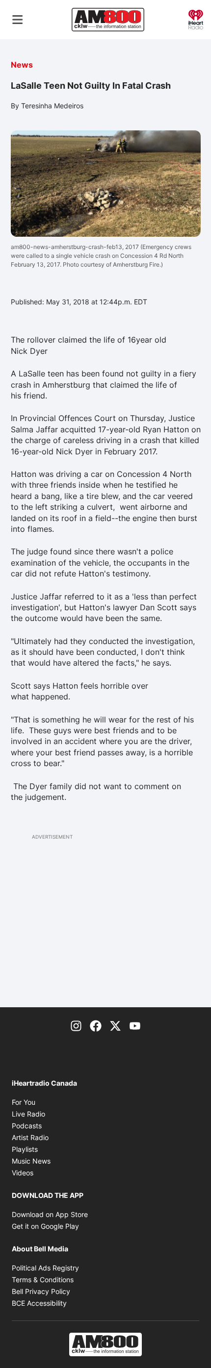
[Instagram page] (76, 1025)
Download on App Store (50, 1214)
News (22, 65)
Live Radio (28, 1114)
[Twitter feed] (115, 1025)
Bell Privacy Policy (41, 1291)
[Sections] (17, 19)
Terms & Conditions (43, 1279)
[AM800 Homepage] (108, 19)
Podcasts (27, 1125)
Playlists (25, 1149)
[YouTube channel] (135, 1025)
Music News (31, 1161)
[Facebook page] (96, 1025)
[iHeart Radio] (195, 19)
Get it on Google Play (45, 1226)
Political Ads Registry (45, 1268)
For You (23, 1102)
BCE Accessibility (39, 1303)
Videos (22, 1173)
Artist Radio (30, 1137)
